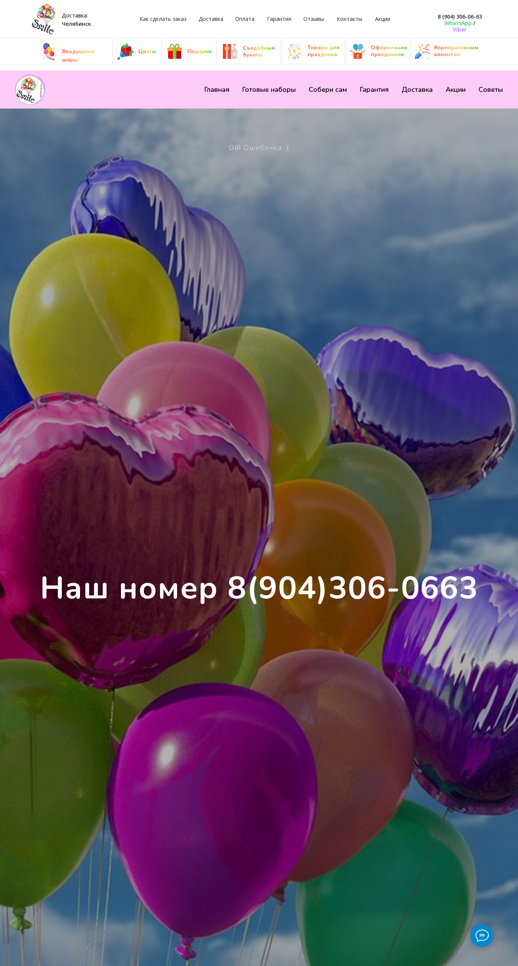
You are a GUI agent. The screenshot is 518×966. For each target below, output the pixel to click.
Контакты (349, 18)
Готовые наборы (269, 89)
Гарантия (279, 18)
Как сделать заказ (163, 18)
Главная (216, 89)
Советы (491, 89)
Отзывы (313, 18)
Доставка (211, 18)
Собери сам (328, 89)
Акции (382, 18)
